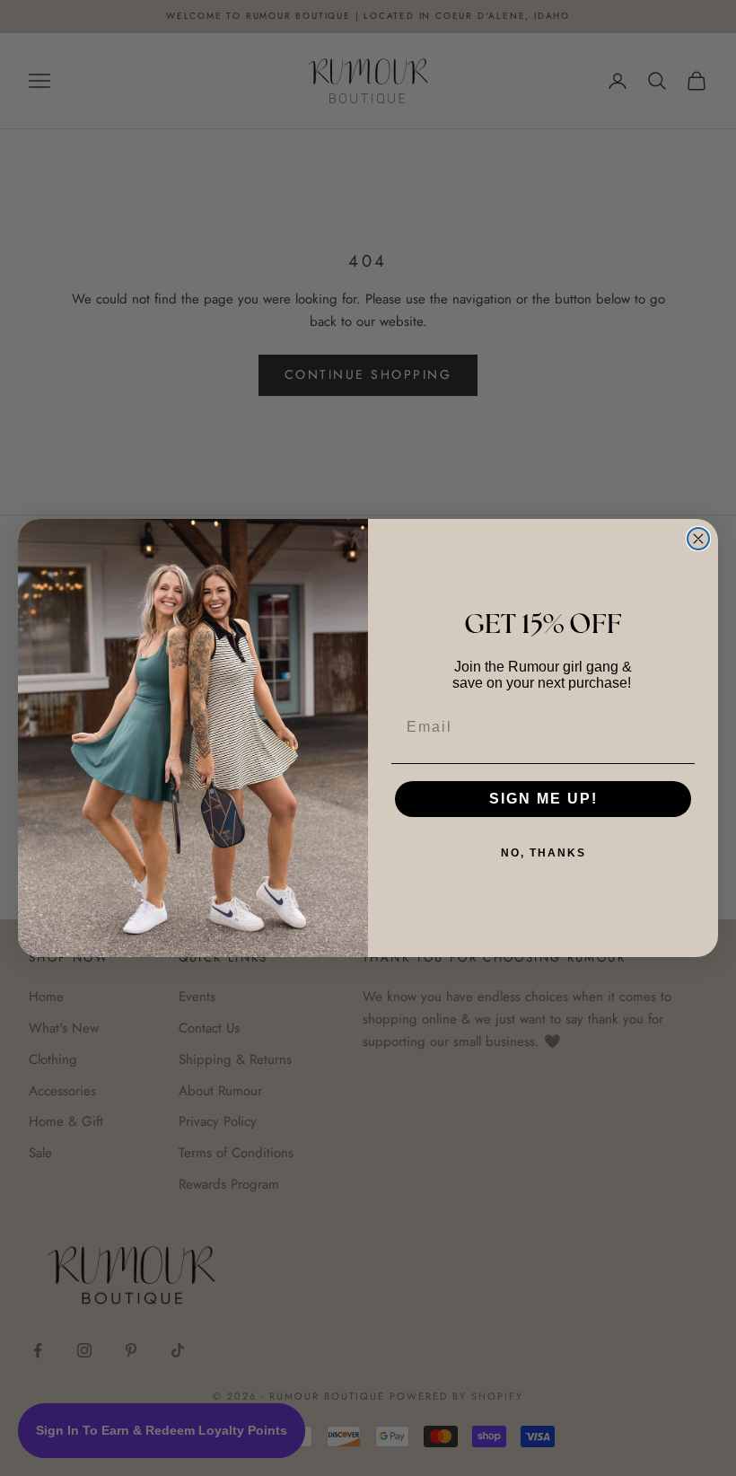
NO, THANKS (543, 853)
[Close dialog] (698, 538)
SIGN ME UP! (543, 798)
